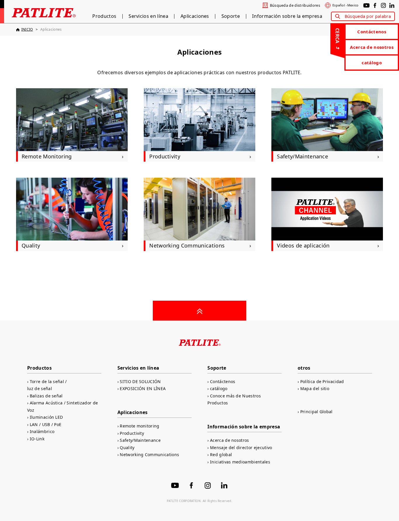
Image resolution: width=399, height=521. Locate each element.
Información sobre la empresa (287, 16)
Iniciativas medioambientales (240, 462)
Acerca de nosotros (371, 47)
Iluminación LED (46, 417)
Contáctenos (371, 31)
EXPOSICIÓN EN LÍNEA (143, 388)
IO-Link (37, 439)
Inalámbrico (42, 431)
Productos (104, 16)
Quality (127, 447)
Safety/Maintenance (140, 440)
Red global (221, 454)
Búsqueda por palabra (368, 16)
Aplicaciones (195, 16)
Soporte (230, 16)
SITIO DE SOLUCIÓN (140, 381)
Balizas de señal (46, 396)
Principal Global (316, 411)
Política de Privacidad (322, 381)
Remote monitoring (139, 426)
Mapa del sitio (314, 388)
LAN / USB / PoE (45, 424)
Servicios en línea (148, 16)
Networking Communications (149, 454)
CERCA (337, 36)
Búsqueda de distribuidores (295, 5)
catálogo (372, 62)
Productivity (132, 433)
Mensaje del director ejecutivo (241, 447)
